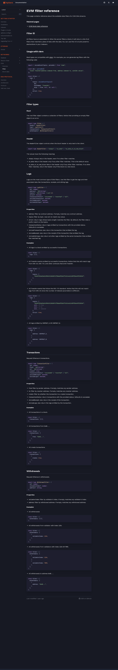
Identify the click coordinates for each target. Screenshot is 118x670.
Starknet (3, 58)
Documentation (20, 2)
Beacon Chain (5, 60)
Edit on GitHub (86, 598)
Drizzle (3, 49)
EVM (2, 63)
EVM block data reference (38, 26)
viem (51, 57)
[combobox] (11, 9)
